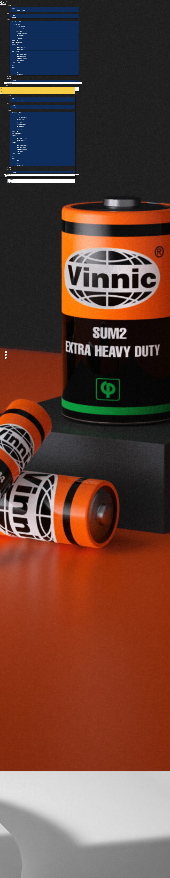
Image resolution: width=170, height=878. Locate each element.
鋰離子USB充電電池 (21, 11)
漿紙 (13, 65)
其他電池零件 (20, 74)
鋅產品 (13, 67)
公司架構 (14, 17)
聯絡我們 (9, 78)
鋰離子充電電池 (15, 51)
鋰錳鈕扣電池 (15, 40)
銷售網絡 (9, 76)
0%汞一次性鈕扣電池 (17, 31)
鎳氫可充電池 (15, 44)
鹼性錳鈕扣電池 (20, 36)
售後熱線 (14, 81)
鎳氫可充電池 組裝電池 (22, 49)
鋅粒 (18, 70)
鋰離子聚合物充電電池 (22, 54)
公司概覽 (14, 15)
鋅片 (18, 72)
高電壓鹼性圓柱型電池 (22, 33)
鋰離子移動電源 (20, 60)
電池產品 (9, 19)
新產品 (13, 8)
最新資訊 (9, 6)
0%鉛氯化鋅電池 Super (22, 29)
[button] (37, 90)
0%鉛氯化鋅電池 (16, 24)
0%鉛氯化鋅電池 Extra (22, 26)
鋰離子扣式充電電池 (21, 56)
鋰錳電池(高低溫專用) (17, 42)
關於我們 (9, 13)
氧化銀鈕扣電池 (20, 38)
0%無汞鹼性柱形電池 (17, 22)
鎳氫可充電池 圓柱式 (21, 47)
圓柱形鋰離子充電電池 (22, 58)
